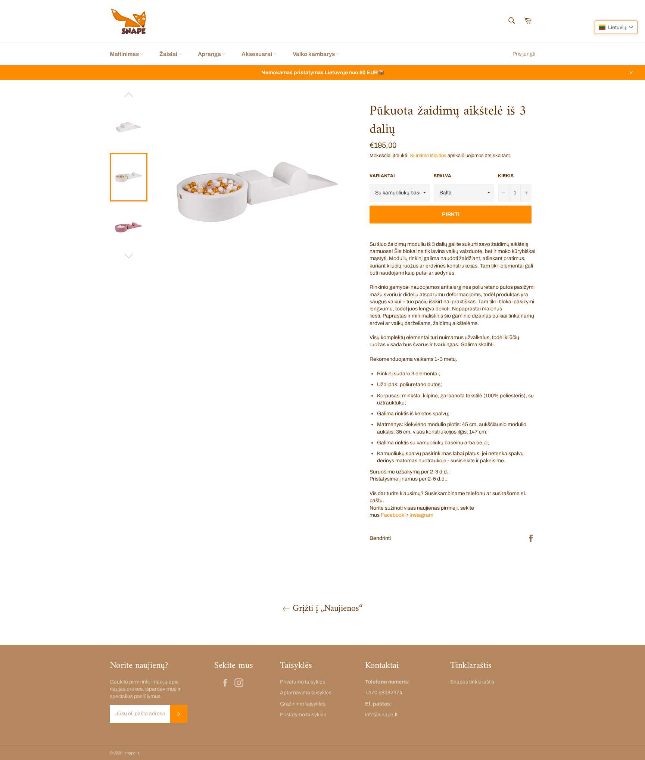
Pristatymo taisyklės (303, 714)
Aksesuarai (257, 54)
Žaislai (168, 54)
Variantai (382, 175)
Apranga (210, 54)
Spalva (442, 175)
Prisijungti (523, 54)
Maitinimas (125, 54)
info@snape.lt (381, 714)
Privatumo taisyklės (302, 682)
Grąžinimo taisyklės (302, 704)
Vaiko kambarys (314, 54)
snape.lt (131, 753)
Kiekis (506, 175)
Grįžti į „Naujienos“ (326, 609)
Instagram (421, 515)
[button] (616, 27)
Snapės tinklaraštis (472, 682)
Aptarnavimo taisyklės (305, 692)
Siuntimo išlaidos (428, 155)
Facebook (392, 515)
